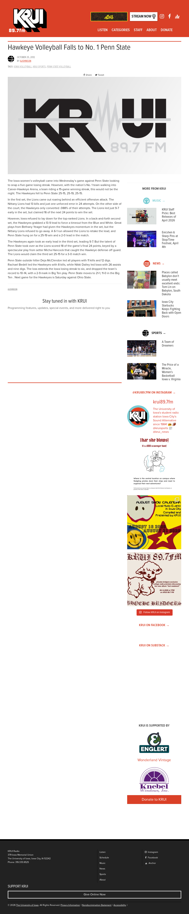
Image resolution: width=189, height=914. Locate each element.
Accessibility (120, 905)
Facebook (152, 857)
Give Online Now (95, 894)
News (102, 868)
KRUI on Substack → (154, 645)
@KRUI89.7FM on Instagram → (154, 393)
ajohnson (25, 61)
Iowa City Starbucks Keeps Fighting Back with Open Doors (171, 309)
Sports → (159, 333)
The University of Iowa (27, 905)
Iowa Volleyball (23, 66)
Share (89, 75)
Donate (167, 30)
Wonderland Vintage (154, 760)
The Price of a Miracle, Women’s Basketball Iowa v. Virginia (171, 372)
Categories (121, 30)
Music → (158, 201)
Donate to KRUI (154, 799)
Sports (102, 874)
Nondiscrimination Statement (96, 905)
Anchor (152, 863)
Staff (138, 30)
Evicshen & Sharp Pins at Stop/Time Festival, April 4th (170, 239)
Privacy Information (70, 905)
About (152, 30)
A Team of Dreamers (168, 344)
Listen (103, 30)
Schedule (104, 857)
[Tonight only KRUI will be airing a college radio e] (154, 579)
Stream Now (142, 16)
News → (159, 264)
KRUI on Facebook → (154, 625)
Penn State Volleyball (59, 66)
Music (102, 863)
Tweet (101, 75)
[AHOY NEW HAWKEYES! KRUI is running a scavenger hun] (154, 465)
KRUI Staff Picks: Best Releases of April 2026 (169, 215)
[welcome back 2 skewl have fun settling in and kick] (154, 522)
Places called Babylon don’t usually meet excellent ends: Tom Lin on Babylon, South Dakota (171, 283)
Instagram (152, 852)
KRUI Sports (39, 66)
